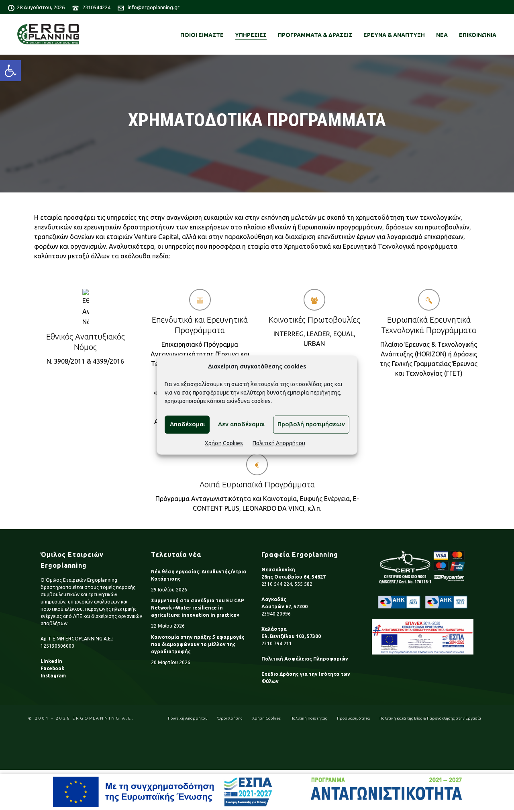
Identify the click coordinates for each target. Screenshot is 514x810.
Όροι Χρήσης (230, 718)
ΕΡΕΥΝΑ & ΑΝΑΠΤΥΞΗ (394, 35)
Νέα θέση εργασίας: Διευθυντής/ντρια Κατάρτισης (198, 575)
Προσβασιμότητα (353, 718)
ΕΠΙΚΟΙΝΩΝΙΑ (477, 35)
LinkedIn (51, 661)
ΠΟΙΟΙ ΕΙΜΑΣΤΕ (202, 35)
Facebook (52, 668)
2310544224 (96, 7)
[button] (10, 70)
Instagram (53, 675)
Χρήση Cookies (224, 443)
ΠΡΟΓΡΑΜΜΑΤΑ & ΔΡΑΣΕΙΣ (315, 35)
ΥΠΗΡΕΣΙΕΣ (251, 35)
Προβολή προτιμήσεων (311, 424)
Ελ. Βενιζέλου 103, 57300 (291, 636)
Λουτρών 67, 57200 (284, 606)
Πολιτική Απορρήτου (279, 443)
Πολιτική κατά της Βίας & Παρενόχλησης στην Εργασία (430, 718)
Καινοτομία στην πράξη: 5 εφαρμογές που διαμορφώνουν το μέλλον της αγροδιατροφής (198, 644)
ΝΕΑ (442, 35)
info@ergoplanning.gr (153, 7)
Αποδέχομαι (187, 424)
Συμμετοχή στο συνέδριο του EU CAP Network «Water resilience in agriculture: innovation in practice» (197, 608)
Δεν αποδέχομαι (241, 424)
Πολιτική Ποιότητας (308, 718)
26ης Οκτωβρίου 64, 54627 (293, 576)
